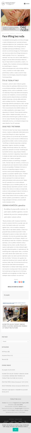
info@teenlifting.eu (19, 410)
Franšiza (5, 422)
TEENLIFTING (19, 33)
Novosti (4, 359)
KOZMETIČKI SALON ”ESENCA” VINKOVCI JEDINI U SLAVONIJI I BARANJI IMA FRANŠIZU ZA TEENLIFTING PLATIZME (15, 376)
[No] (29, 428)
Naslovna (6, 421)
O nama (11, 422)
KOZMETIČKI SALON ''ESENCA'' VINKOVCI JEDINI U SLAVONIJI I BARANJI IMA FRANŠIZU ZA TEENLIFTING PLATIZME (14, 326)
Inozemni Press (6, 355)
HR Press (4, 352)
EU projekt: (7, 295)
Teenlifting (13, 421)
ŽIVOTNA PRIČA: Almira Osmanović (11, 382)
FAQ (25, 421)
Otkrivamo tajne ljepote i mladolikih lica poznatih (15, 390)
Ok (15, 429)
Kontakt (17, 422)
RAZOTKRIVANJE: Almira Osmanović (12, 386)
